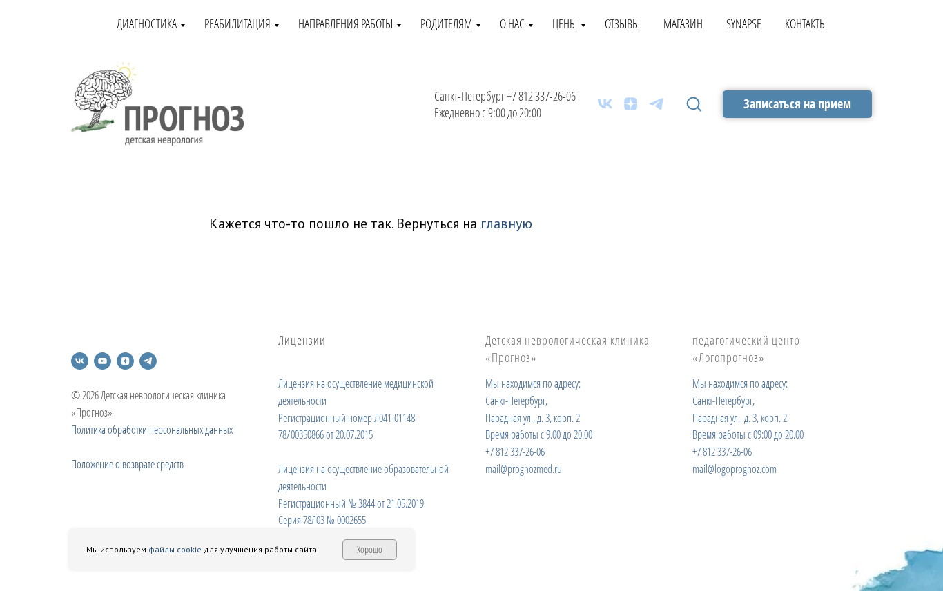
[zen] (630, 103)
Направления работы (345, 23)
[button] (694, 103)
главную (506, 223)
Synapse (743, 23)
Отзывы (622, 23)
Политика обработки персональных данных (152, 429)
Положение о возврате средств (127, 464)
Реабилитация (237, 23)
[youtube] (102, 361)
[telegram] (656, 103)
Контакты (806, 23)
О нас (512, 23)
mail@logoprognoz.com (734, 469)
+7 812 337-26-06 (541, 96)
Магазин (683, 23)
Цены (564, 23)
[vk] (605, 103)
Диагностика (147, 23)
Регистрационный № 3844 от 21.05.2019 (351, 503)
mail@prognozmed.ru (523, 469)
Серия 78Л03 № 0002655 (322, 520)
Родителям (446, 23)
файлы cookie (175, 549)
